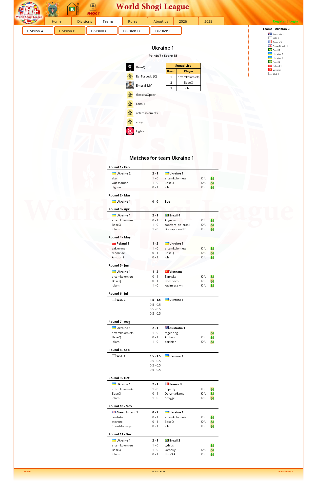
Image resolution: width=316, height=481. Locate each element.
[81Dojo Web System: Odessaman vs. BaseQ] (212, 184)
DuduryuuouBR (175, 229)
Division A (35, 31)
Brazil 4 (276, 62)
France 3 (277, 42)
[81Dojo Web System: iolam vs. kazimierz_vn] (212, 286)
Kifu (203, 178)
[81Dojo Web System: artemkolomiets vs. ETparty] (212, 390)
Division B (67, 31)
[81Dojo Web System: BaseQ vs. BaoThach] (212, 282)
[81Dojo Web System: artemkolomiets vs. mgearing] (212, 334)
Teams (108, 21)
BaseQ (140, 67)
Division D (131, 31)
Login (293, 21)
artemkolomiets (147, 113)
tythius (169, 445)
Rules (132, 21)
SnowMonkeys (122, 426)
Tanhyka (170, 276)
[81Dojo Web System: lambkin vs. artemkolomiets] (212, 418)
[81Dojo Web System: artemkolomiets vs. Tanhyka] (212, 277)
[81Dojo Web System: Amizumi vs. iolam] (212, 258)
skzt (114, 178)
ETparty (170, 389)
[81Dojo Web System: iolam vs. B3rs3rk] (212, 455)
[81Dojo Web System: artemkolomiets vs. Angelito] (212, 221)
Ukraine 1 (277, 58)
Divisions (84, 21)
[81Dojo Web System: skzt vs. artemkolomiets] (212, 179)
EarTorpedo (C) (146, 76)
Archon (170, 337)
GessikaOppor (146, 95)
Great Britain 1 (280, 46)
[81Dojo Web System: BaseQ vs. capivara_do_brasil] (212, 226)
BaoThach (171, 281)
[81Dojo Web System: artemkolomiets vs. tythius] (212, 446)
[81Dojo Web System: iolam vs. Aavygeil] (212, 399)
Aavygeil (170, 398)
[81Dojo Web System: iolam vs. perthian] (212, 343)
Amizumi (118, 257)
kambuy (170, 450)
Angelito (170, 220)
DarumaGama (174, 393)
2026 (183, 21)
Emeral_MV (144, 85)
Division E (163, 31)
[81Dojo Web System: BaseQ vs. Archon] (212, 338)
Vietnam (276, 70)
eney (139, 122)
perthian (170, 342)
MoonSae (118, 253)
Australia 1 (278, 34)
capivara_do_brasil (177, 225)
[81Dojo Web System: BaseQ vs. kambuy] (212, 451)
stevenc (117, 422)
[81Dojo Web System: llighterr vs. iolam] (212, 188)
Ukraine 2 (277, 54)
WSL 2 (275, 74)
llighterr (141, 131)
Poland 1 (277, 66)
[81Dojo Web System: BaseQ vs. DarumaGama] (212, 394)
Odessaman (120, 183)
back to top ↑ (285, 471)
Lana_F (140, 104)
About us (161, 21)
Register (279, 21)
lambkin (117, 417)
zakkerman (119, 248)
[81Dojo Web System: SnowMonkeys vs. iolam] (212, 427)
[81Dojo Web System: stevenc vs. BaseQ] (212, 423)
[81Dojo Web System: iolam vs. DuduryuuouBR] (212, 230)
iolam (188, 88)
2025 (208, 21)
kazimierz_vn (173, 285)
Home (56, 21)
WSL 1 (275, 38)
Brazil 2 (276, 50)
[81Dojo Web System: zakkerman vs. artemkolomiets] (212, 249)
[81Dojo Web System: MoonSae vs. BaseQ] (212, 254)
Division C (99, 31)
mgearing (171, 333)
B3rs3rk (170, 454)
